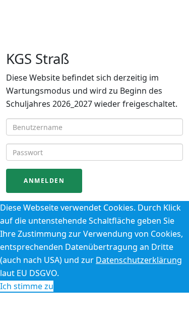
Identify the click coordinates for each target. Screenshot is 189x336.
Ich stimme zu (26, 286)
